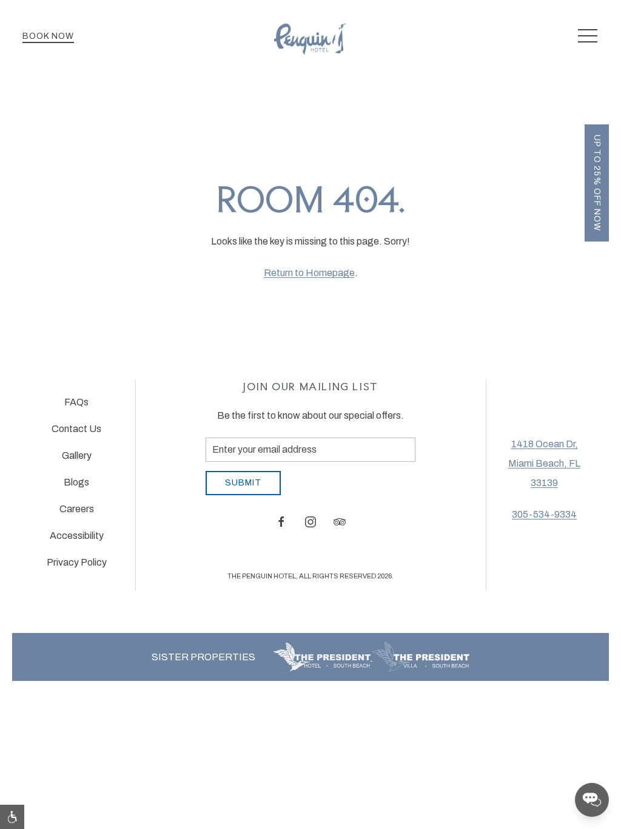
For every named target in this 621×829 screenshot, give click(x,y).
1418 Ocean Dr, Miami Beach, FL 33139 (544, 463)
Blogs (76, 482)
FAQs (76, 402)
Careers (76, 509)
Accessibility (77, 535)
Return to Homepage (309, 273)
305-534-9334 (544, 514)
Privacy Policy (77, 562)
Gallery (77, 455)
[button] (587, 36)
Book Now (48, 36)
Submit (243, 482)
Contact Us (76, 429)
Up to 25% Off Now (597, 183)
